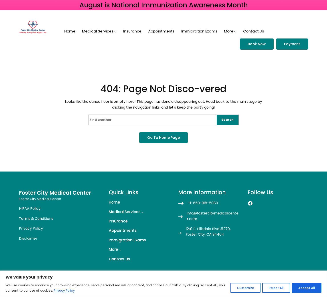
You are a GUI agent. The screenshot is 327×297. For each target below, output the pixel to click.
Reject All (276, 288)
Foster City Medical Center (55, 192)
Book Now (257, 43)
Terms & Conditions (36, 218)
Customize (245, 288)
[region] (163, 284)
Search (227, 119)
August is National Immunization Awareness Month (163, 5)
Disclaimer (28, 238)
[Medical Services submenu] (115, 31)
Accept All (306, 288)
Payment (292, 43)
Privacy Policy (64, 290)
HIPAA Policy (29, 208)
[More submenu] (235, 31)
